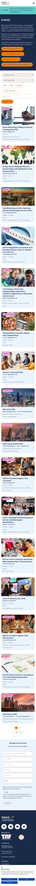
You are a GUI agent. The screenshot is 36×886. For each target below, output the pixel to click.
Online (12, 86)
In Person (19, 86)
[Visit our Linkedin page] (4, 826)
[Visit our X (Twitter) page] (10, 826)
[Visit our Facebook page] (24, 826)
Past (6, 91)
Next (16, 732)
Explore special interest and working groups (16, 65)
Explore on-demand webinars (11, 54)
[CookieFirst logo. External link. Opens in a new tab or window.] (2, 867)
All (6, 86)
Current (13, 91)
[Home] (5, 3)
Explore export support (10, 59)
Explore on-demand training (11, 49)
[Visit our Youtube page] (17, 826)
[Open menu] (34, 3)
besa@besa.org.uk (6, 846)
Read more (16, 12)
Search (6, 102)
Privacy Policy (12, 798)
